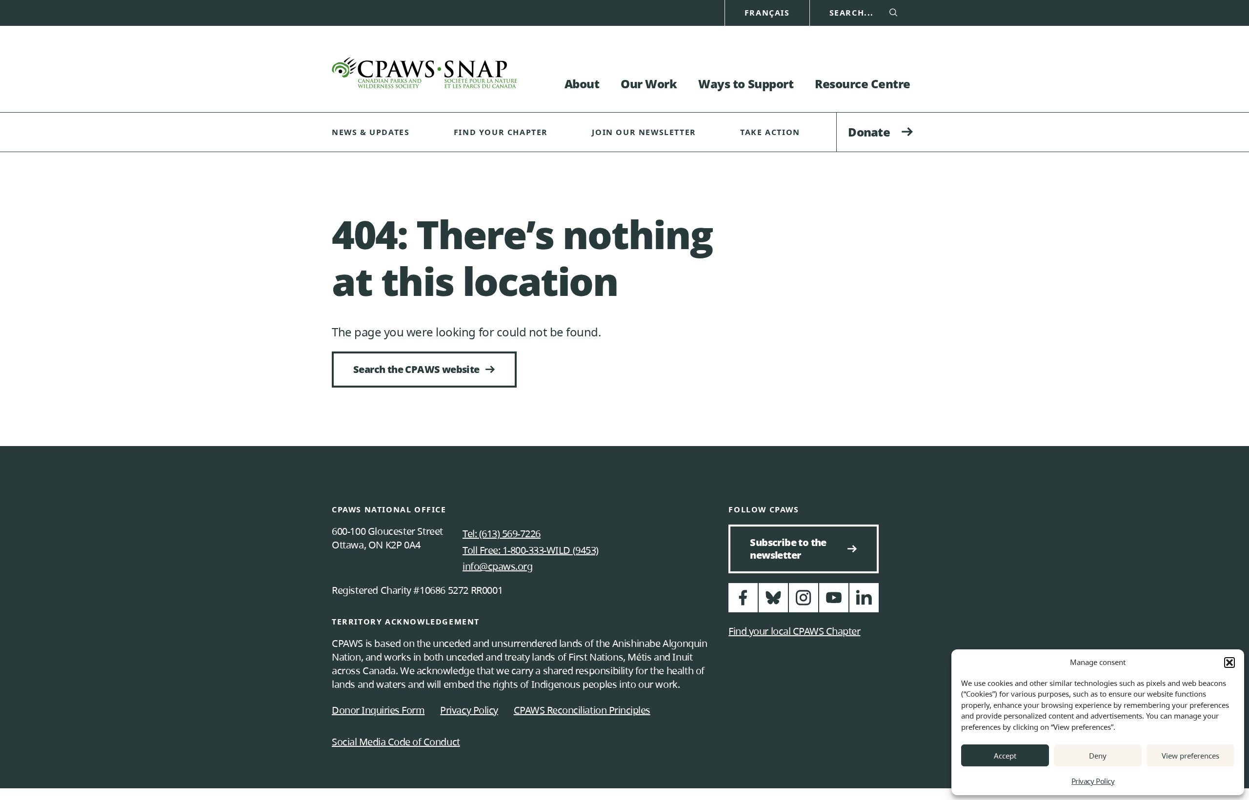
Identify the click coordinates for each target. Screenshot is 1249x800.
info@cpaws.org (497, 566)
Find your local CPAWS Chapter (794, 631)
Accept (1005, 756)
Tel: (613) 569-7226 (502, 533)
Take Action (770, 132)
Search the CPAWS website (416, 369)
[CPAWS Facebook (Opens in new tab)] (743, 601)
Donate (869, 132)
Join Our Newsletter (644, 132)
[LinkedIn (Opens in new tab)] (864, 601)
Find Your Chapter (501, 132)
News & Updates (370, 132)
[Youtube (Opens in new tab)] (833, 601)
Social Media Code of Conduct (396, 741)
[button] (1229, 662)
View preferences (1190, 756)
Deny (1098, 756)
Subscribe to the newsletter (792, 549)
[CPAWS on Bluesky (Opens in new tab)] (773, 601)
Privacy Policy (1092, 781)
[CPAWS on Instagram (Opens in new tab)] (803, 601)
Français (767, 13)
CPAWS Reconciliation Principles (582, 710)
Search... (851, 13)
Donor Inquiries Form (378, 710)
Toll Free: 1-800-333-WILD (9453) (531, 550)
